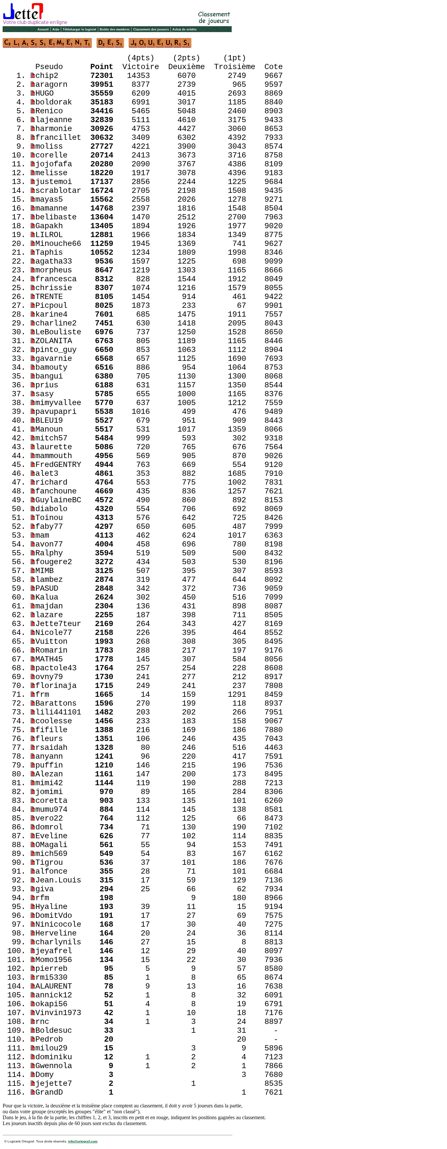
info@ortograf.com (83, 1141)
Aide (55, 29)
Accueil (43, 29)
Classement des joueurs (151, 29)
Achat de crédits (184, 29)
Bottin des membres (115, 29)
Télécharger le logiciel (79, 29)
